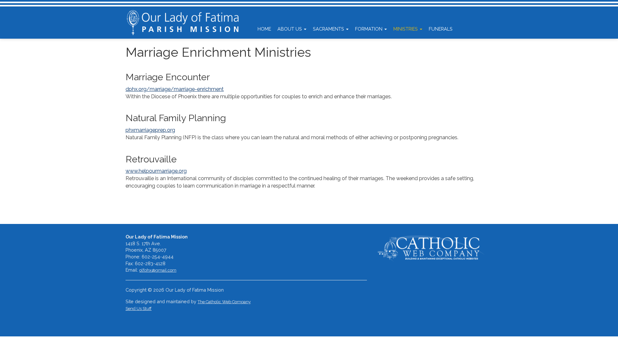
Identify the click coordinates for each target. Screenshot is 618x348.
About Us (290, 29)
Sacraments (329, 29)
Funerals (441, 29)
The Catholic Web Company (224, 301)
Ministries (406, 29)
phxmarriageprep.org (150, 130)
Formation (369, 29)
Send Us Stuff (139, 308)
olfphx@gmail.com (157, 270)
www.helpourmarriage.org (156, 171)
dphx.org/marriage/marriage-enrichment (175, 89)
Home (264, 29)
